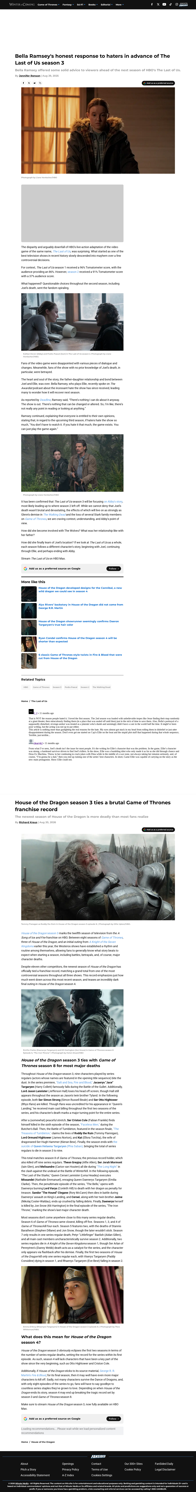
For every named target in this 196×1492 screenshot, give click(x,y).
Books (91, 4)
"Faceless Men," (90, 1124)
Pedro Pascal (71, 687)
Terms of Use (99, 1469)
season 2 (73, 271)
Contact (96, 1463)
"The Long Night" (107, 1166)
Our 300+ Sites (134, 1463)
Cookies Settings (101, 1475)
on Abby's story (113, 501)
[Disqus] (104, 746)
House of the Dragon (43, 1442)
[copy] (40, 83)
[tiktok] (171, 4)
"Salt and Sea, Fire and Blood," (74, 1082)
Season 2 (85, 687)
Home (24, 701)
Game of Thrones (47, 4)
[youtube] (164, 4)
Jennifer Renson (29, 75)
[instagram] (177, 4)
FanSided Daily (164, 1463)
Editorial (105, 4)
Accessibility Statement (35, 1475)
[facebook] (152, 4)
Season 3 (57, 687)
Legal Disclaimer (165, 1469)
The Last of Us (39, 701)
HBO (26, 687)
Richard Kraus (28, 822)
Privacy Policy (70, 1469)
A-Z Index (68, 1475)
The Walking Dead (101, 687)
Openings (68, 1463)
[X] (158, 4)
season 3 (39, 933)
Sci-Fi (80, 4)
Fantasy (67, 4)
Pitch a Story (28, 1469)
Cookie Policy (133, 1469)
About (24, 1463)
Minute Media (22, 1483)
